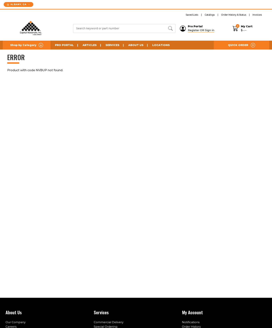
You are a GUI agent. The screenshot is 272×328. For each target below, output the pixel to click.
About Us (135, 45)
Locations (161, 45)
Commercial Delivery (108, 322)
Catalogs (210, 14)
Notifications (190, 322)
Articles (90, 45)
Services (112, 45)
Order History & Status (233, 14)
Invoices (257, 14)
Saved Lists (192, 14)
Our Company (16, 322)
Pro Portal (64, 45)
